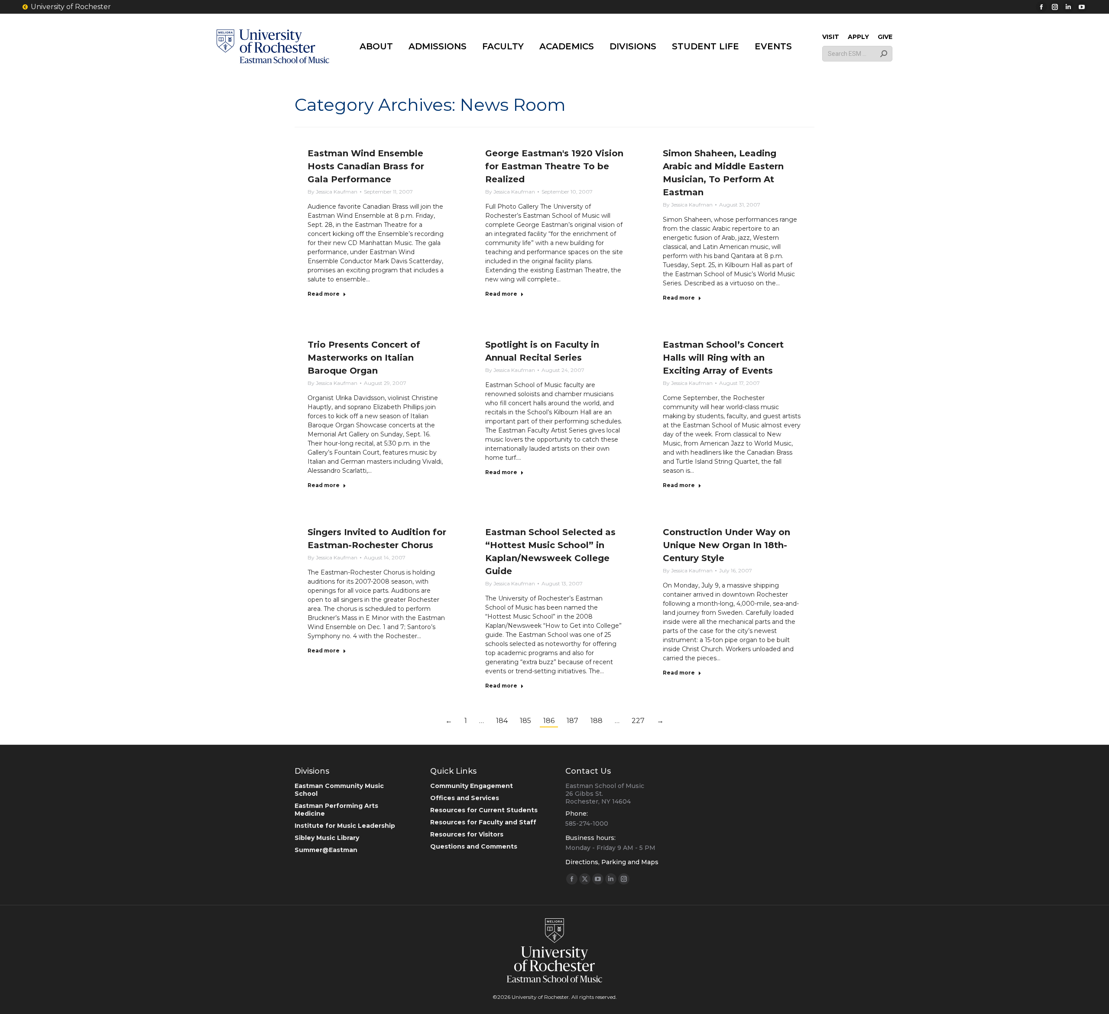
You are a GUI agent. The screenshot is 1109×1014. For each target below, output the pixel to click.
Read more (324, 294)
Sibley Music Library (327, 838)
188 (596, 721)
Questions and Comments (473, 846)
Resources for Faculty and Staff (483, 822)
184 (502, 721)
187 (572, 721)
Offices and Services (464, 798)
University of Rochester (71, 7)
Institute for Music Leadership (345, 826)
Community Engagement (471, 786)
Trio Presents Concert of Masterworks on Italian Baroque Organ (364, 357)
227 (638, 721)
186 (548, 721)
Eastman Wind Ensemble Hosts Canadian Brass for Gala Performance (366, 166)
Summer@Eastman (326, 850)
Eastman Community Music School (339, 790)
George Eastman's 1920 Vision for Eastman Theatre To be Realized (554, 166)
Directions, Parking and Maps (611, 862)
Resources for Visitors (466, 834)
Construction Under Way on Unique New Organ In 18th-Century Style (726, 545)
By (332, 191)
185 (525, 721)
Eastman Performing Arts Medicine (336, 809)
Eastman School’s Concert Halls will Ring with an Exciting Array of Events (723, 357)
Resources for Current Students (484, 810)
